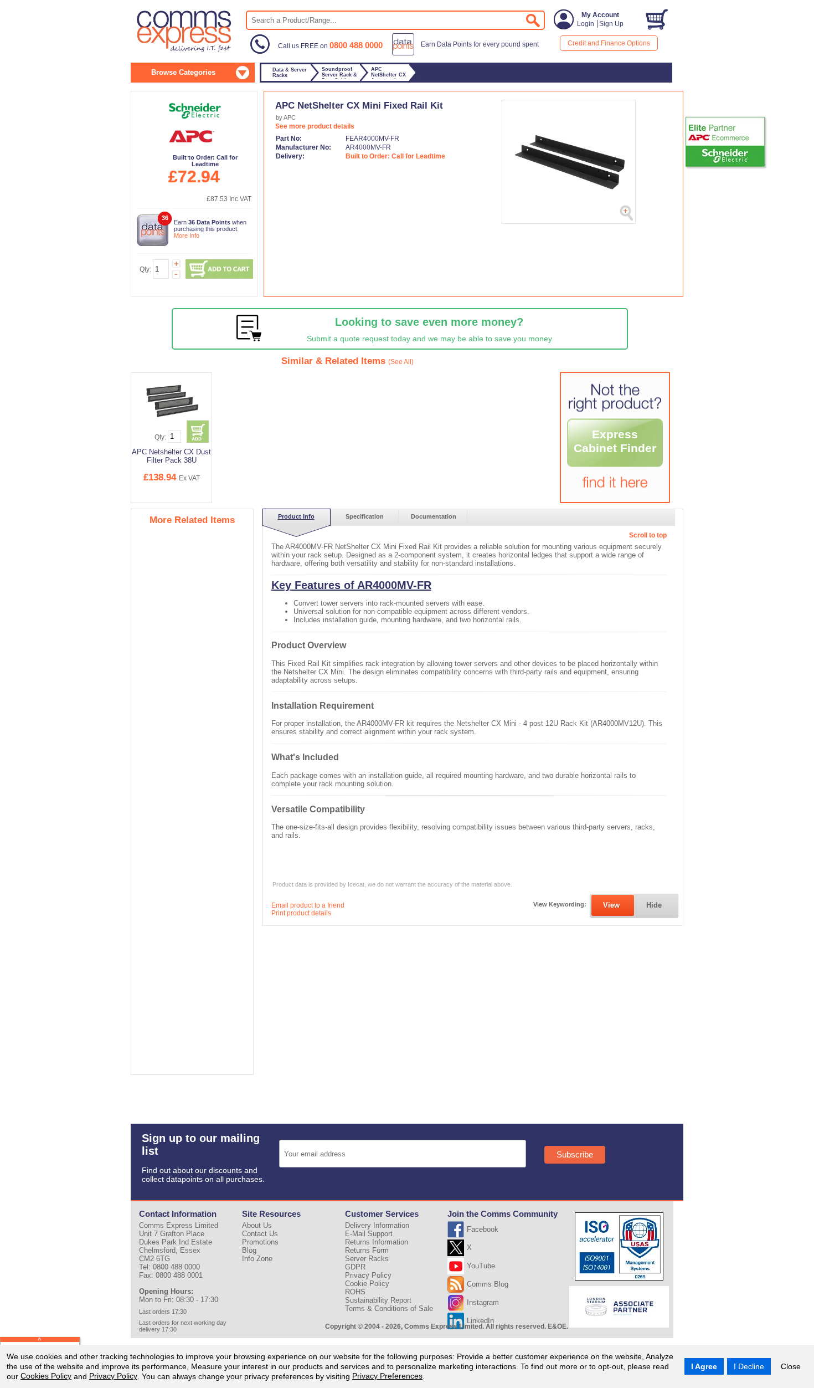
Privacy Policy (113, 1375)
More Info (186, 235)
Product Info (296, 516)
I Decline (749, 1366)
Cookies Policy (45, 1375)
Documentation (433, 516)
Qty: (145, 269)
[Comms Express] (185, 50)
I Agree (704, 1366)
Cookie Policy (367, 1283)
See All (400, 362)
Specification (365, 516)
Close (791, 1366)
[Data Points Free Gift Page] (467, 53)
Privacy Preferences (387, 1375)
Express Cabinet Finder (615, 441)
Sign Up (611, 24)
